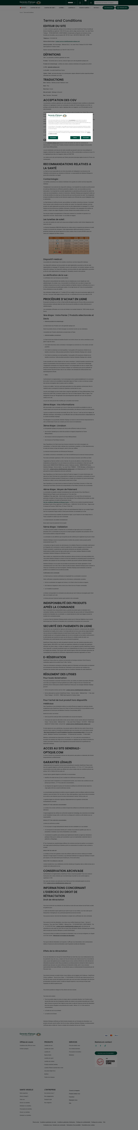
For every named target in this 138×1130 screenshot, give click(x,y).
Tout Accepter (86, 137)
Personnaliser (53, 137)
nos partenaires (72, 120)
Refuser (75, 137)
